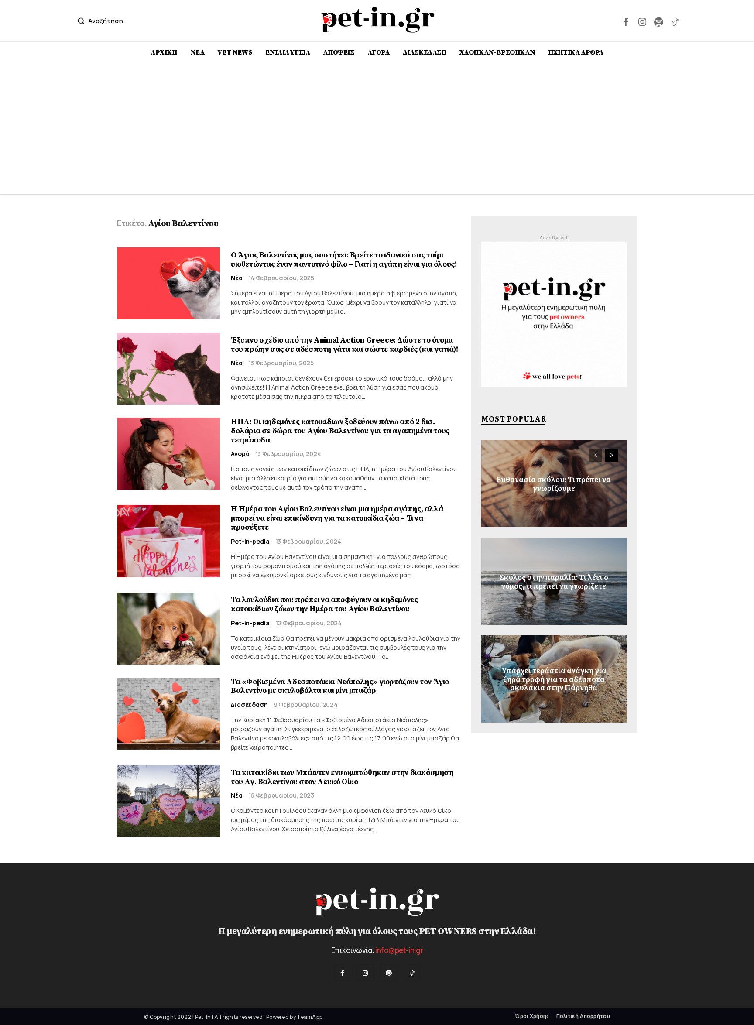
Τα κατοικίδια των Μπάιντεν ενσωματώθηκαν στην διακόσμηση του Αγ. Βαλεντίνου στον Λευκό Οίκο (342, 777)
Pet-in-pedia (250, 541)
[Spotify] (658, 21)
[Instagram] (642, 21)
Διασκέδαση (249, 705)
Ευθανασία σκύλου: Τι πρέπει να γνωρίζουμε (554, 483)
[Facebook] (626, 21)
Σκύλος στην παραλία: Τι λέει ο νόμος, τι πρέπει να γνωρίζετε (553, 581)
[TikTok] (675, 21)
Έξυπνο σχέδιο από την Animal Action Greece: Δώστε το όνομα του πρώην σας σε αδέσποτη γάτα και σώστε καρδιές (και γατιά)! (344, 344)
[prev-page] (595, 455)
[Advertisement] (377, 129)
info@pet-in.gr (399, 950)
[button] (98, 21)
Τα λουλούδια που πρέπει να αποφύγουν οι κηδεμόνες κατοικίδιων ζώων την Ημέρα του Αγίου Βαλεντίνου (324, 604)
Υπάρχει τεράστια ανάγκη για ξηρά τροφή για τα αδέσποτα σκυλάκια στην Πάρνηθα (554, 678)
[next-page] (611, 455)
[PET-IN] (378, 19)
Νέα (237, 278)
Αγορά (240, 454)
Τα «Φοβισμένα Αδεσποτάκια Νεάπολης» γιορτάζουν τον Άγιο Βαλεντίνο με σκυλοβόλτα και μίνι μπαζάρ (340, 686)
